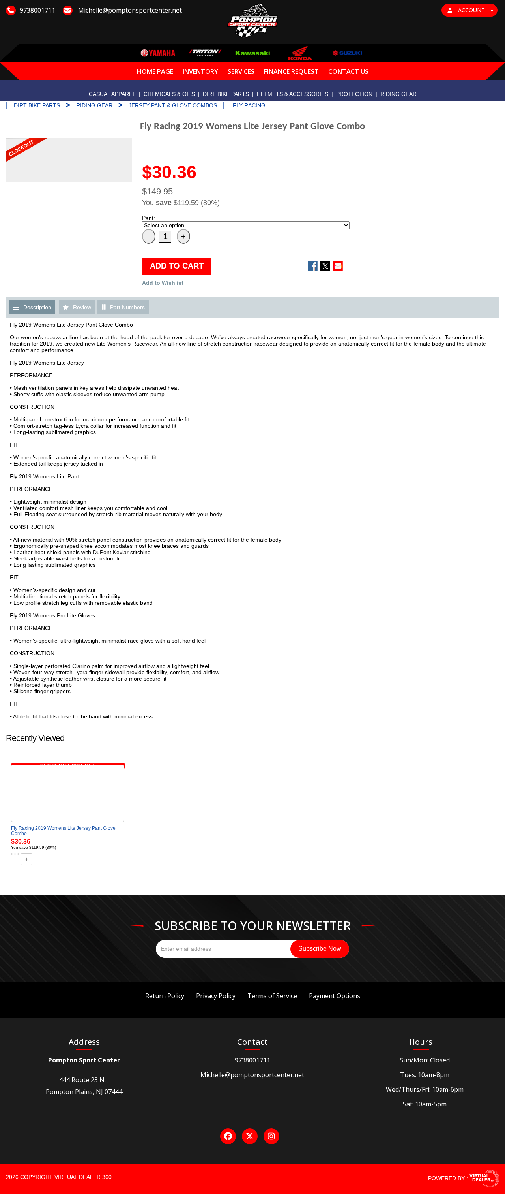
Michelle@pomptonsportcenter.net (252, 1074)
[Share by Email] (338, 266)
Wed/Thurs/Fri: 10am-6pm (425, 1089)
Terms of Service (272, 995)
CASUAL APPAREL (112, 94)
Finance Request (291, 71)
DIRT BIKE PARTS (226, 94)
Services (241, 71)
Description (37, 307)
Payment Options (334, 995)
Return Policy (164, 995)
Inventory (200, 71)
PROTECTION (354, 94)
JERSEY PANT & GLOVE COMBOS (173, 105)
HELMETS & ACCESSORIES (292, 94)
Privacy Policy (216, 995)
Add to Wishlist (162, 283)
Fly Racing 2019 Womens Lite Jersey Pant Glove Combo (63, 830)
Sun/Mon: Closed (425, 1060)
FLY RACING (249, 105)
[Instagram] (271, 1136)
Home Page (155, 71)
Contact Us (348, 71)
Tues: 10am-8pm (424, 1074)
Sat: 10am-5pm (425, 1104)
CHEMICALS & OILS (169, 94)
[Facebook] (228, 1136)
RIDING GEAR (398, 94)
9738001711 (252, 1060)
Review (82, 307)
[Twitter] (250, 1136)
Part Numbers (126, 307)
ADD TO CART (177, 265)
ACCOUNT (471, 10)
